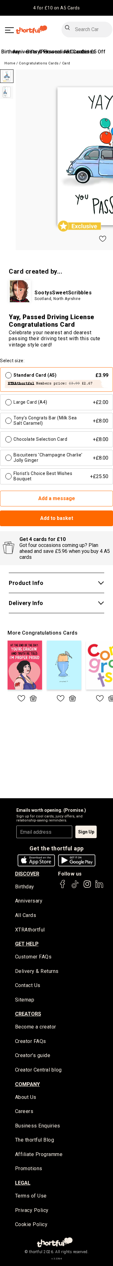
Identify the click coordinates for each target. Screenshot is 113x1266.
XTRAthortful (30, 930)
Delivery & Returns (37, 971)
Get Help (27, 944)
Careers (24, 1111)
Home (9, 63)
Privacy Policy (32, 1210)
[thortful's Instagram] (87, 887)
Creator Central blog (38, 1070)
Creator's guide (33, 1055)
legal (22, 1183)
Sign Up (86, 831)
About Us (25, 1097)
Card (66, 63)
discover (27, 874)
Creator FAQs (30, 1041)
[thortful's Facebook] (62, 887)
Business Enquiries (37, 1126)
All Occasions (79, 52)
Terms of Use (31, 1196)
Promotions (28, 1168)
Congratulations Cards (39, 63)
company (27, 1084)
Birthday (10, 52)
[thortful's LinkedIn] (99, 887)
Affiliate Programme (39, 1154)
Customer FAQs (33, 957)
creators (28, 1014)
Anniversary (29, 901)
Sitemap (25, 1000)
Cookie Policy (31, 1224)
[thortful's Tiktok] (75, 887)
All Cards (25, 915)
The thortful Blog (34, 1140)
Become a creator (35, 1027)
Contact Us (27, 985)
